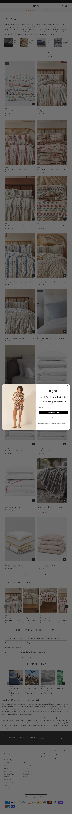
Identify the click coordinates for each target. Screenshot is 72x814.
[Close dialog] (68, 386)
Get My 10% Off (53, 413)
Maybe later (53, 418)
